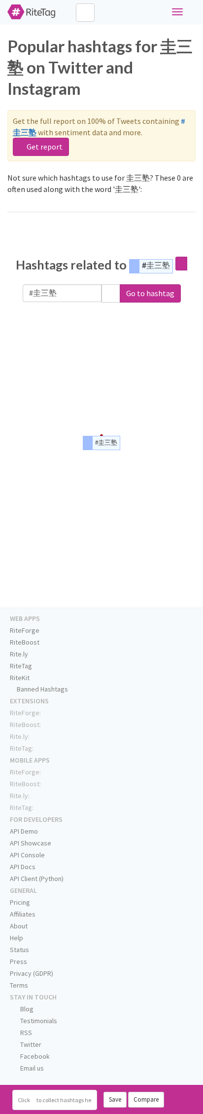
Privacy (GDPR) (31, 973)
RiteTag (21, 665)
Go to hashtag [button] (150, 293)
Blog (26, 1008)
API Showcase (30, 843)
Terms (19, 985)
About (19, 926)
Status (19, 949)
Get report (44, 147)
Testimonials (38, 1020)
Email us (31, 1068)
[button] (111, 293)
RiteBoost (24, 642)
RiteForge (24, 630)
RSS (25, 1032)
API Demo (24, 831)
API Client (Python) (37, 878)
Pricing (20, 902)
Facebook (34, 1056)
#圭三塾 (156, 264)
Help (16, 937)
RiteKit (20, 677)
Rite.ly (19, 654)
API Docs (22, 866)
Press (18, 961)
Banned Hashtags (41, 689)
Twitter (30, 1044)
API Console (27, 854)
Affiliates (22, 914)
